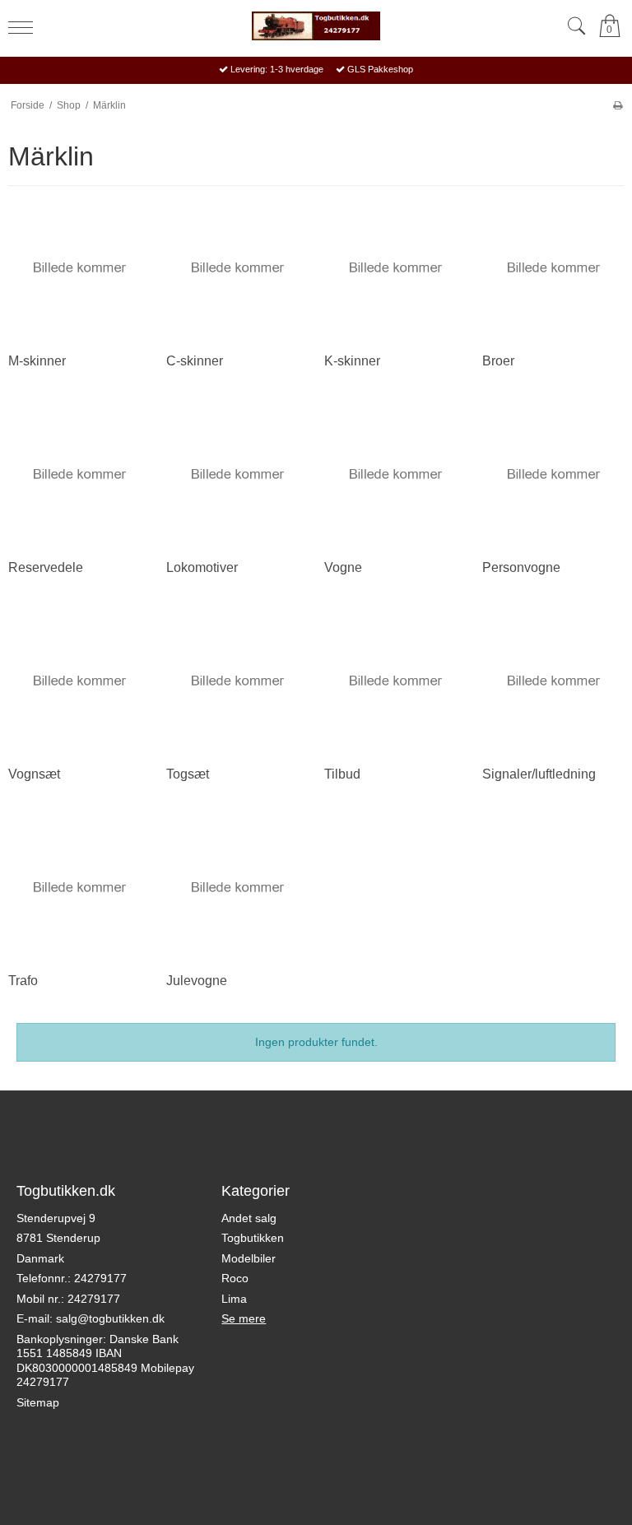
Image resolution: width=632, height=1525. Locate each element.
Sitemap (37, 1402)
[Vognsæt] (79, 680)
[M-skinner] (79, 267)
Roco (235, 1278)
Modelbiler (248, 1258)
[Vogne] (395, 474)
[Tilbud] (395, 680)
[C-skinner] (237, 267)
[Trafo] (79, 887)
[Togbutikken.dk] (316, 26)
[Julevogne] (237, 887)
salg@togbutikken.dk (110, 1318)
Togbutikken (252, 1237)
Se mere (243, 1318)
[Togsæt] (237, 680)
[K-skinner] (395, 267)
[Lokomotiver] (237, 474)
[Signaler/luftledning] (553, 680)
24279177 (100, 1278)
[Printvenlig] (617, 105)
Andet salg (248, 1218)
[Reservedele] (79, 474)
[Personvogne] (553, 474)
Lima (234, 1298)
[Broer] (553, 267)
